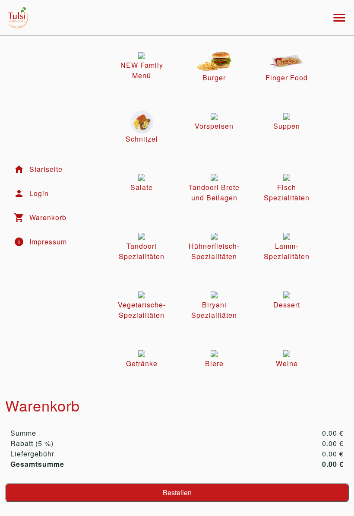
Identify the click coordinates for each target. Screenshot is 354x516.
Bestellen (177, 492)
